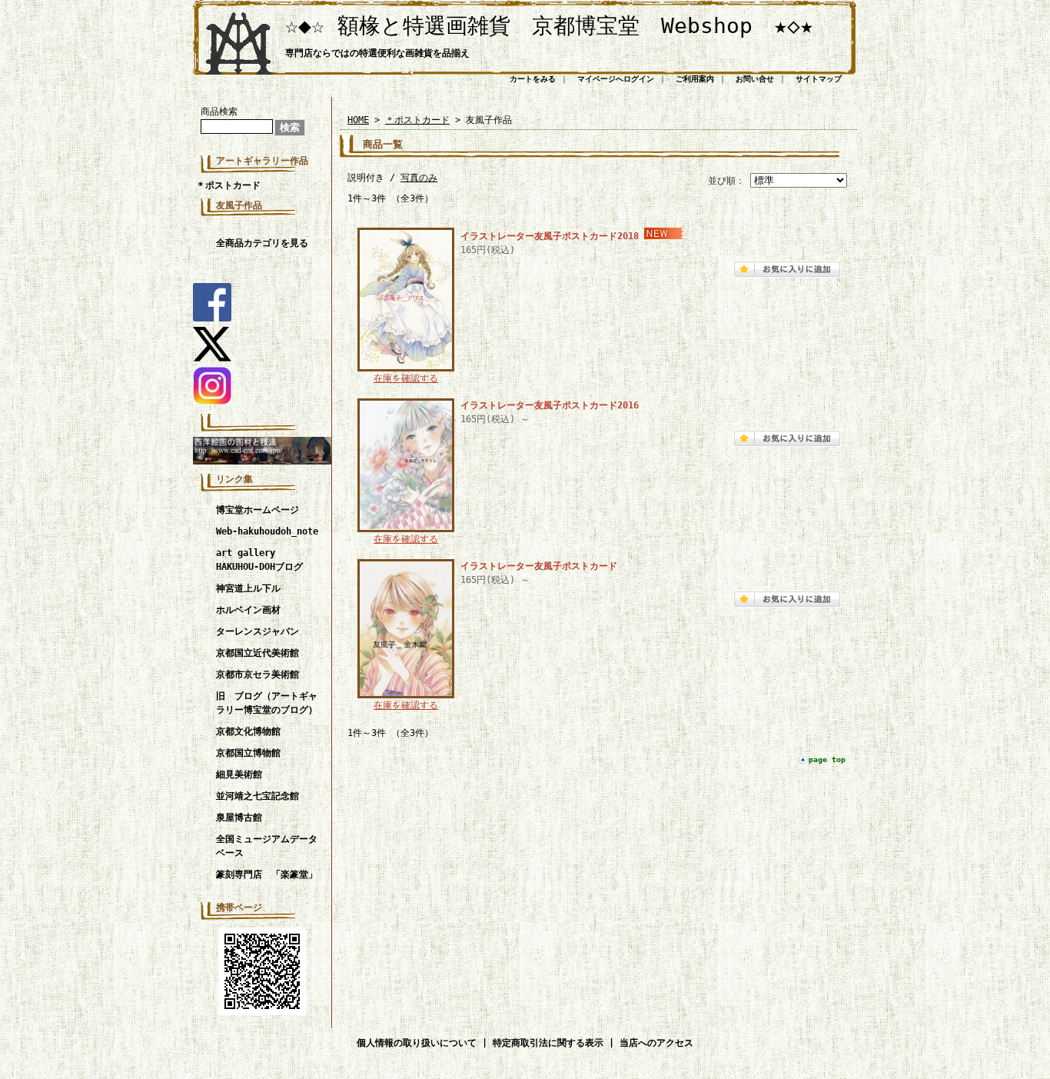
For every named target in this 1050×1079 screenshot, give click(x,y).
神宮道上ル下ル (248, 588)
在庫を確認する (406, 378)
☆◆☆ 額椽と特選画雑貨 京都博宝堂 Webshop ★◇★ (549, 25)
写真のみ (418, 177)
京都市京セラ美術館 (257, 674)
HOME (358, 120)
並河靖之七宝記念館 (257, 796)
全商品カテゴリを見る (262, 243)
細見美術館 (239, 774)
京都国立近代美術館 (257, 653)
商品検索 (219, 111)
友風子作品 (239, 205)
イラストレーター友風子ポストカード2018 (549, 236)
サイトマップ (819, 79)
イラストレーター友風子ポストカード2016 (549, 405)
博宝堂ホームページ (257, 510)
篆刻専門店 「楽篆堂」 (266, 874)
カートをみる (533, 79)
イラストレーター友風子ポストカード (538, 566)
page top (827, 759)
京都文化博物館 (248, 731)
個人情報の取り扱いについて (417, 1042)
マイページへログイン (615, 79)
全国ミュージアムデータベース (266, 846)
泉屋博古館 (239, 817)
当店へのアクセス (656, 1042)
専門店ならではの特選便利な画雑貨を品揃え (377, 53)
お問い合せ (755, 79)
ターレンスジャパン (257, 631)
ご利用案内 (695, 79)
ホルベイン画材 (248, 609)
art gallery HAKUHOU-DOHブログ (259, 560)
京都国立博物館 (248, 753)
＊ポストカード (228, 185)
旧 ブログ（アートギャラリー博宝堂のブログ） (266, 703)
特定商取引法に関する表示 (548, 1042)
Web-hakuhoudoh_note (267, 531)
